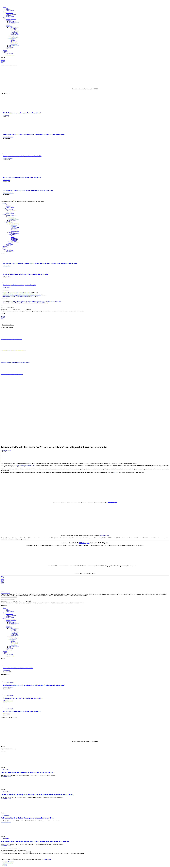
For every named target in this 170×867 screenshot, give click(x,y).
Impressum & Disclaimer (8, 861)
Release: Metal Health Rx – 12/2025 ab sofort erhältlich (18, 668)
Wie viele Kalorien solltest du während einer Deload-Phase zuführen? (22, 113)
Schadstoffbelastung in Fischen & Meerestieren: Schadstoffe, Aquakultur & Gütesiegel (30, 302)
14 (116, 472)
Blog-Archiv (3, 748)
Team (7, 8)
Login (4, 52)
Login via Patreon (9, 53)
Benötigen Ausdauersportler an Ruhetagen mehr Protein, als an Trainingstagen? (28, 772)
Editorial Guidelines (10, 10)
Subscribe (28, 309)
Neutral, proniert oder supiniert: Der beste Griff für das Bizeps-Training (22, 156)
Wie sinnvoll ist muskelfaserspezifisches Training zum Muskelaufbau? (22, 177)
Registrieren (5, 51)
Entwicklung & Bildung (13, 45)
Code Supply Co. (47, 859)
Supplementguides (15, 36)
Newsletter (8, 9)
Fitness (12, 39)
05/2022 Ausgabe (84, 543)
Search (15, 596)
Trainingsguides (14, 42)
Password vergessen (10, 54)
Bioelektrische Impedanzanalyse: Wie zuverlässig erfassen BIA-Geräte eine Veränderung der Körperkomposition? (34, 134)
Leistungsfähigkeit (15, 31)
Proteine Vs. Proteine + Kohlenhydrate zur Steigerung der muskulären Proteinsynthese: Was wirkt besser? (37, 794)
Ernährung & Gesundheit (11, 14)
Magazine (5, 50)
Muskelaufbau (14, 32)
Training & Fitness (10, 16)
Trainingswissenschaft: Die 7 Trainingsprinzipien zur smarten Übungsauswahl (19, 293)
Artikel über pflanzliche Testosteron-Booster (25, 465)
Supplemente (8, 15)
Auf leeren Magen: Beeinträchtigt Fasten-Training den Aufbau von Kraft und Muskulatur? (28, 190)
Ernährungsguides (15, 34)
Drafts (9, 46)
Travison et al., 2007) (112, 502)
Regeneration (14, 44)
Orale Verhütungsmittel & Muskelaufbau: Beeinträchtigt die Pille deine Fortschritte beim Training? (35, 841)
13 (114, 472)
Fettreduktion (14, 28)
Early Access (8, 48)
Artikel (4, 17)
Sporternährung (14, 33)
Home (4, 7)
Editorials (8, 25)
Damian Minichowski (5, 593)
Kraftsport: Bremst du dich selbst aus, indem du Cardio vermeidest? (17, 292)
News (4, 11)
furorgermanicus (6, 302)
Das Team (5, 864)
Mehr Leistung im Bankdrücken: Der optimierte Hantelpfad (19, 285)
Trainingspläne (14, 41)
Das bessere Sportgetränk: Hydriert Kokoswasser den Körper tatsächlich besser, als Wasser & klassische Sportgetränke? (36, 301)
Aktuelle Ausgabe (9, 47)
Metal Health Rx (9, 13)
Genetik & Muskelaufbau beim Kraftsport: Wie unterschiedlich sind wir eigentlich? (25, 274)
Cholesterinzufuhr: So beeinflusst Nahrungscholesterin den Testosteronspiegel (27, 818)
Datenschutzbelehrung (8, 862)
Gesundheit (13, 29)
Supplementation (12, 23)
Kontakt (5, 865)
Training (13, 40)
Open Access (8, 20)
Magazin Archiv (9, 26)
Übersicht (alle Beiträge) (11, 19)
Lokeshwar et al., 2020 (104, 535)
